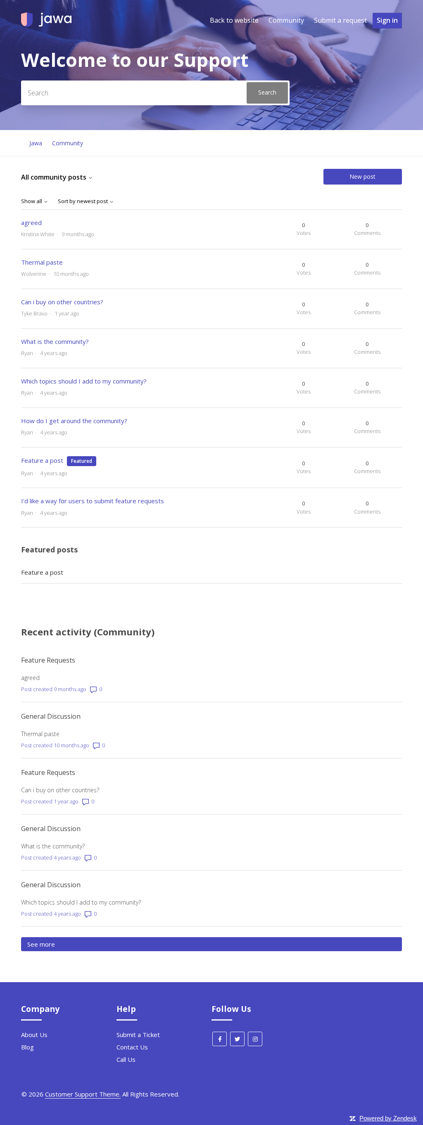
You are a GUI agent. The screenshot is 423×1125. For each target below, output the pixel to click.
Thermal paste (42, 262)
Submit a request (340, 20)
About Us (34, 1034)
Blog (27, 1047)
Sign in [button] (387, 20)
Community (286, 20)
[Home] (46, 24)
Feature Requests (48, 660)
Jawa (35, 143)
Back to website (234, 20)
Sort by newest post (83, 201)
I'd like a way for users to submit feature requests (92, 501)
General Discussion (51, 716)
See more (77, 944)
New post (362, 176)
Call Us (125, 1059)
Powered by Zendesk (388, 1118)
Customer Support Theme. (83, 1094)
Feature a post (42, 460)
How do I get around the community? (74, 421)
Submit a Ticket (138, 1034)
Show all (32, 201)
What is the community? (55, 341)
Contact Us (132, 1047)
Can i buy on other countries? (62, 302)
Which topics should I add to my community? (84, 381)
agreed (31, 222)
